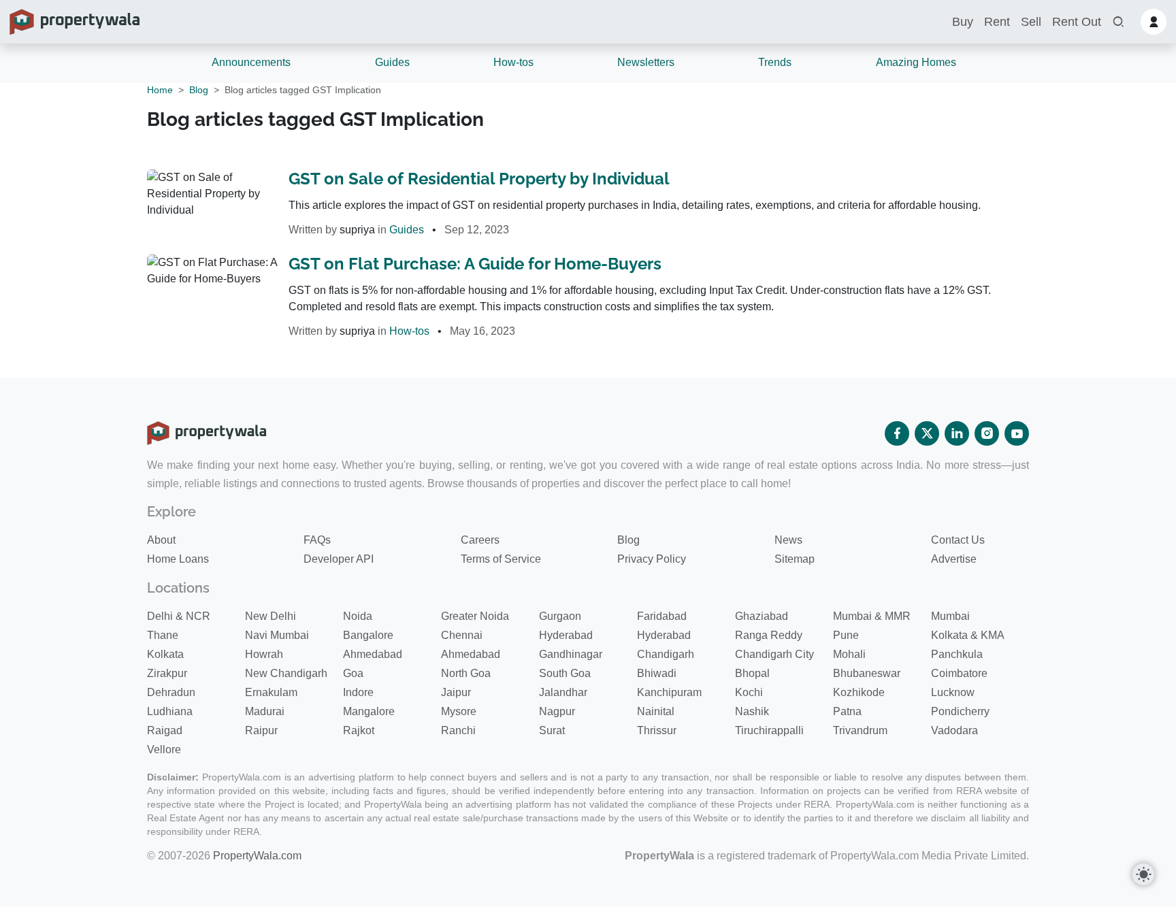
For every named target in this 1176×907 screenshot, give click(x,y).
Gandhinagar (570, 654)
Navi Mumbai (277, 635)
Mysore (458, 711)
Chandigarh (665, 654)
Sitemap (794, 559)
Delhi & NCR (178, 616)
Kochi (749, 692)
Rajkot (358, 730)
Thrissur (656, 730)
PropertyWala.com (257, 855)
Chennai (462, 635)
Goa (353, 673)
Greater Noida (475, 616)
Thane (162, 635)
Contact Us (958, 540)
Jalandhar (563, 692)
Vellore (164, 749)
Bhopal (752, 673)
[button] (1118, 22)
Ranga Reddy (768, 635)
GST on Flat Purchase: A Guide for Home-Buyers (475, 264)
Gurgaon (560, 616)
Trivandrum (860, 730)
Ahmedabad (372, 654)
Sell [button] (1031, 22)
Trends (774, 62)
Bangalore (368, 635)
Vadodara (954, 730)
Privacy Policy (651, 559)
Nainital (655, 711)
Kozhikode (859, 692)
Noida (357, 616)
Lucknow (953, 692)
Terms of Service (501, 559)
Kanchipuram (669, 692)
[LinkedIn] (957, 433)
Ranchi (458, 730)
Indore (358, 692)
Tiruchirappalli (769, 730)
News (788, 540)
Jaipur (456, 692)
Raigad (164, 730)
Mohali (849, 654)
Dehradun (171, 692)
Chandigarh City (774, 654)
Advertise (954, 559)
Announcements (251, 62)
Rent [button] (997, 22)
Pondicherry (960, 711)
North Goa (466, 673)
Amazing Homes (916, 62)
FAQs (317, 540)
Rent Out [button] (1076, 22)
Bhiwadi (656, 673)
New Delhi (270, 616)
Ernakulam (271, 692)
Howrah (264, 654)
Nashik (752, 711)
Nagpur (557, 711)
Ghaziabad (761, 616)
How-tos (513, 62)
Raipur (261, 730)
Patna (847, 711)
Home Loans (178, 559)
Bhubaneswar (866, 673)
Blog (198, 89)
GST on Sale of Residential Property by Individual (479, 178)
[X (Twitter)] (927, 433)
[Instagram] (987, 433)
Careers (480, 540)
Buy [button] (962, 22)
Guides (392, 62)
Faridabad (662, 616)
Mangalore (369, 711)
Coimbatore (959, 673)
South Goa (565, 673)
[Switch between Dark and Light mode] (1143, 874)
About (161, 540)
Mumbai (950, 616)
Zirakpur (167, 673)
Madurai (264, 711)
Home (160, 89)
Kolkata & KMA (967, 635)
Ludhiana (170, 711)
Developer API (339, 559)
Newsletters (645, 62)
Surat (552, 730)
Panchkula (957, 654)
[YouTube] (1016, 433)
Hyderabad (566, 635)
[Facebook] (897, 433)
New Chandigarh (286, 673)
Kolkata (165, 654)
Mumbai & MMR (872, 616)
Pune (846, 635)
